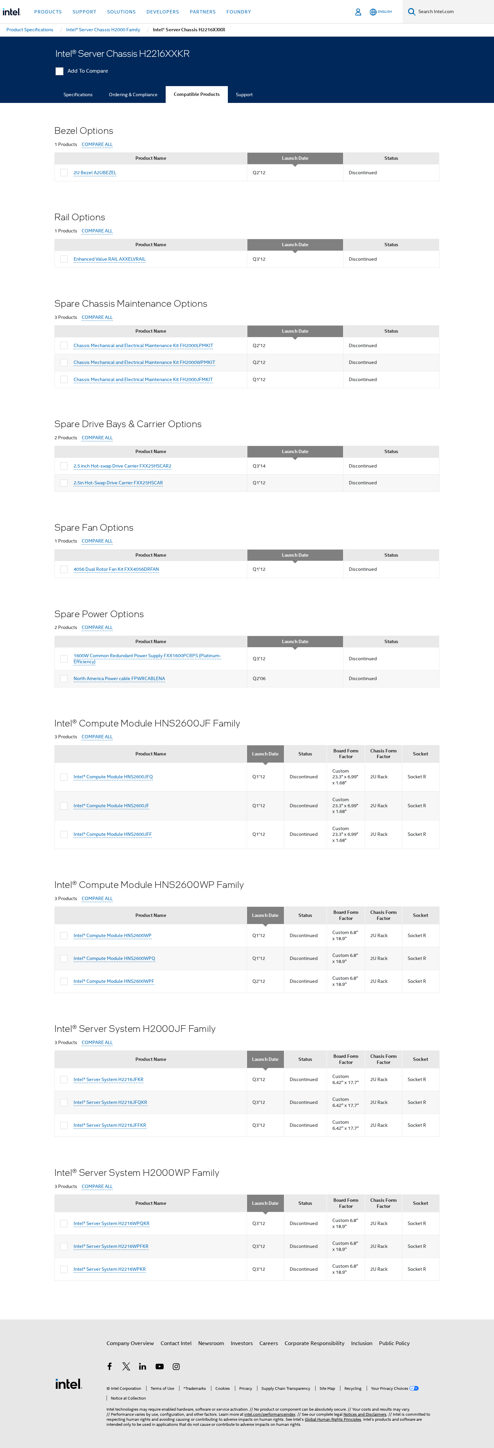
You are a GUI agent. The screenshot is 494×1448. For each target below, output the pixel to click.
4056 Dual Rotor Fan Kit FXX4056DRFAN (116, 569)
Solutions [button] (121, 12)
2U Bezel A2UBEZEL (95, 173)
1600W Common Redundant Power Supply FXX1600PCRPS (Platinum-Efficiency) (147, 659)
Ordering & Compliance (133, 94)
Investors (242, 1343)
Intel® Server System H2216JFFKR (110, 1125)
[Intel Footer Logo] (68, 1383)
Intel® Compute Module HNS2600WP (113, 935)
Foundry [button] (239, 12)
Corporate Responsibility (314, 1343)
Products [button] (48, 12)
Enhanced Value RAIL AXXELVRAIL (110, 259)
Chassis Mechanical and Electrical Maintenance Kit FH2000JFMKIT (143, 379)
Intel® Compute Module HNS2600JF (111, 806)
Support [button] (84, 12)
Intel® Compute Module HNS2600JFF (113, 834)
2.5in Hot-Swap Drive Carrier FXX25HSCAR (118, 483)
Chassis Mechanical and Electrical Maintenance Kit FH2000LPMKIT (143, 345)
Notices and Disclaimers (364, 1414)
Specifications (78, 94)
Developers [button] (163, 12)
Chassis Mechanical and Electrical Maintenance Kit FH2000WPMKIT (144, 362)
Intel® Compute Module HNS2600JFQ (113, 777)
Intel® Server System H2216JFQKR (110, 1102)
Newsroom (211, 1343)
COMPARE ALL (97, 144)
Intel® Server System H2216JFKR (108, 1079)
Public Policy (394, 1343)
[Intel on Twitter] (126, 1368)
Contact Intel (176, 1343)
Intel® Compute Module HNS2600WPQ (114, 958)
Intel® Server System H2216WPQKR (112, 1223)
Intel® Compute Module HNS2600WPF (114, 981)
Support (244, 94)
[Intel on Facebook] (109, 1368)
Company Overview (130, 1343)
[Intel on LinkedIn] (143, 1368)
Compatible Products (197, 94)
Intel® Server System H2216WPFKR (111, 1246)
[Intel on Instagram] (176, 1368)
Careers (268, 1343)
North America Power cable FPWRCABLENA (119, 678)
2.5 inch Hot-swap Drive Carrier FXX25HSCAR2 (122, 466)
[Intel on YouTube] (159, 1368)
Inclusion (361, 1343)
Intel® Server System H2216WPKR (110, 1269)
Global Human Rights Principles (333, 1419)
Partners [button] (203, 12)
